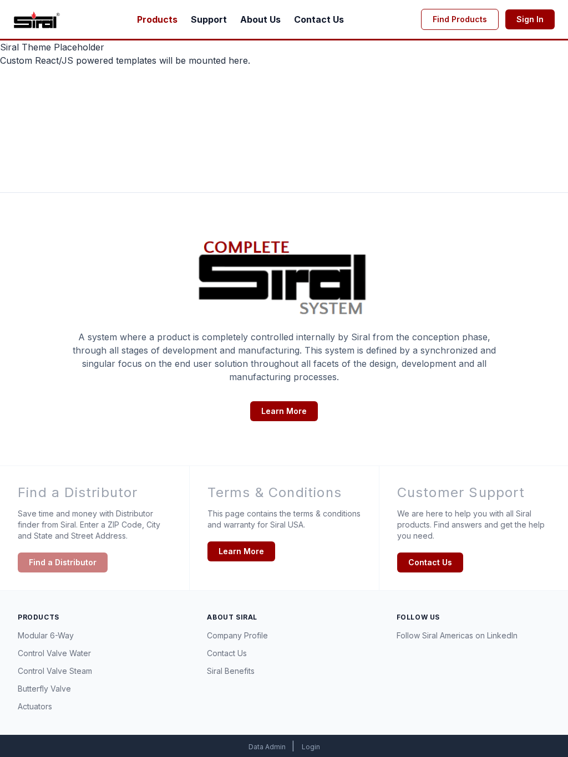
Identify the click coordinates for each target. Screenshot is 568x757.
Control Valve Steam (55, 671)
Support (209, 19)
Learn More (284, 411)
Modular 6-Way (46, 635)
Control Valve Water (54, 653)
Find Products (460, 19)
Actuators (35, 706)
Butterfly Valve (44, 688)
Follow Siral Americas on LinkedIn (457, 635)
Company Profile (237, 635)
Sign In (530, 19)
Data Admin (267, 747)
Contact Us (319, 19)
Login (311, 747)
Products (157, 19)
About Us (260, 19)
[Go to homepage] (36, 19)
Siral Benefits (231, 671)
